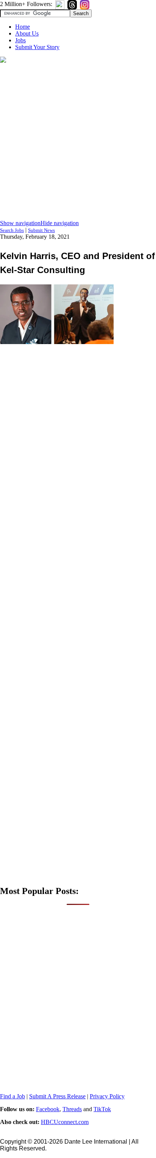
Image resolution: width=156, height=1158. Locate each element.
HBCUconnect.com (65, 1122)
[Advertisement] (78, 142)
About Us (27, 33)
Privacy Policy (107, 1096)
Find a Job (12, 1096)
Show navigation (20, 223)
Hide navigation (60, 223)
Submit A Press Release (57, 1096)
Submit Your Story (37, 47)
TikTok (102, 1109)
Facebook (47, 1109)
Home (22, 26)
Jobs (20, 40)
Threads (72, 1109)
